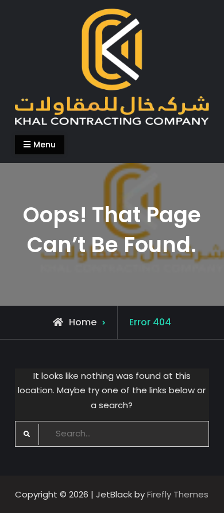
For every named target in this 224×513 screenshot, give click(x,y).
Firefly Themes (177, 494)
